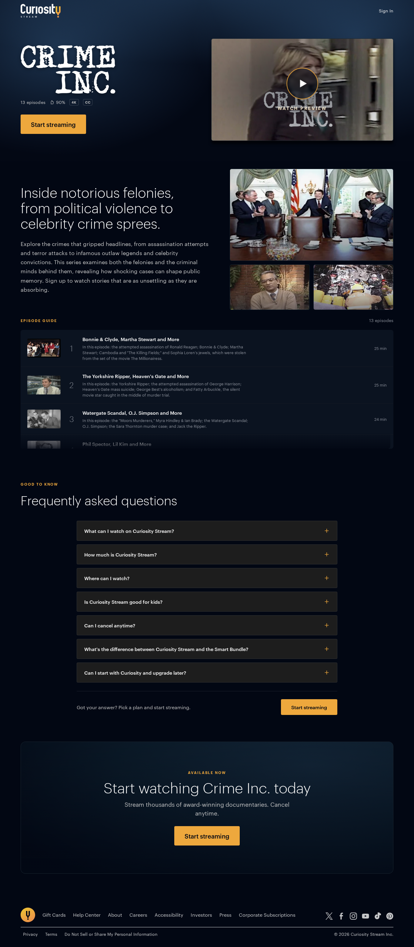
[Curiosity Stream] (41, 11)
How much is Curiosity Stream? (120, 554)
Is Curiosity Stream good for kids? (123, 601)
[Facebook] (341, 916)
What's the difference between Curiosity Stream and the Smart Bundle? (166, 649)
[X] (329, 916)
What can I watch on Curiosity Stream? (129, 530)
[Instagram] (353, 916)
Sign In (386, 11)
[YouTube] (365, 916)
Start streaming (53, 124)
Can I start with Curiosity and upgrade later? (135, 672)
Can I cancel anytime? (109, 625)
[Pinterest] (390, 916)
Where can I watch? (106, 578)
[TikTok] (378, 916)
